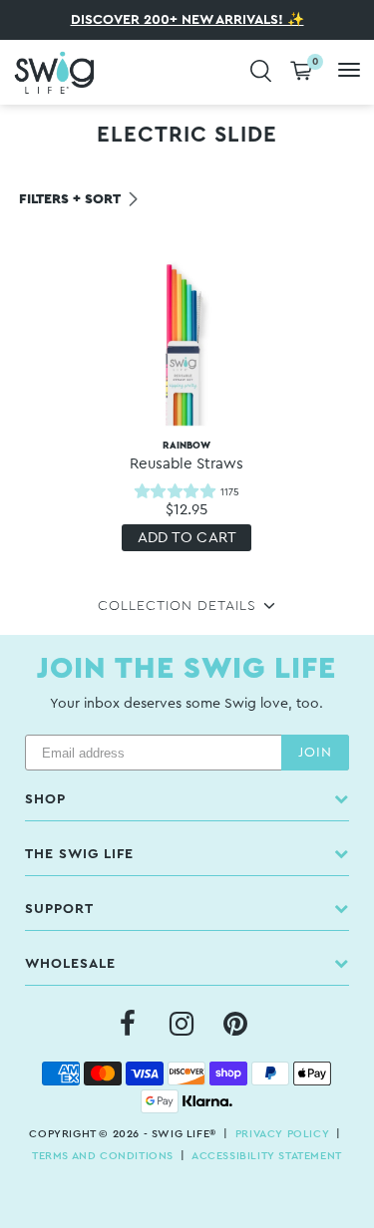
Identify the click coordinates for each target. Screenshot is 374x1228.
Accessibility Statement (266, 1155)
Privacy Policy (282, 1133)
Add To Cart (187, 537)
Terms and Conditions (103, 1155)
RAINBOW (186, 456)
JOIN (315, 753)
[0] (301, 72)
